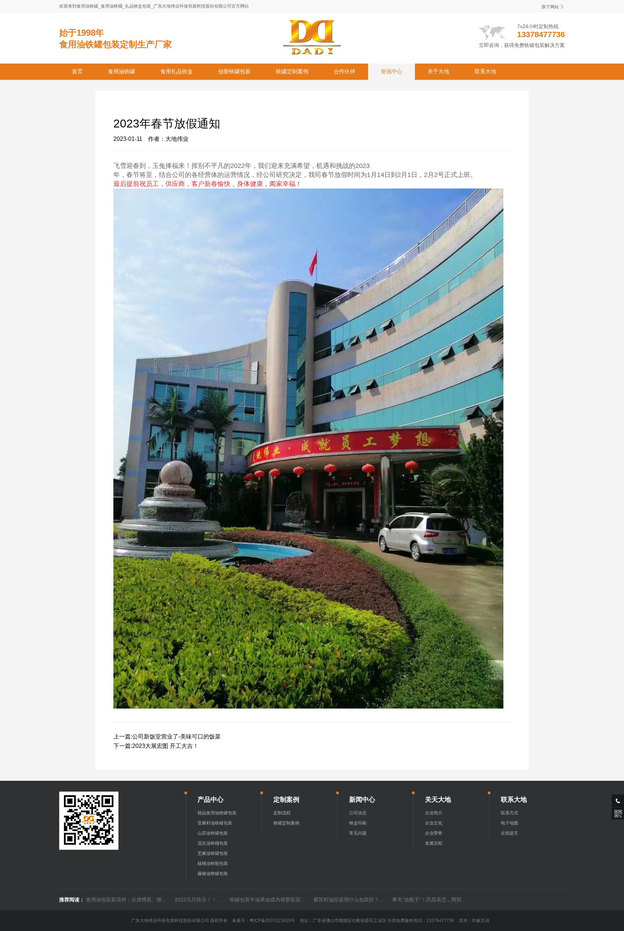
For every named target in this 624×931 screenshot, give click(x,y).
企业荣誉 (433, 833)
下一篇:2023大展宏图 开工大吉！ (156, 746)
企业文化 (433, 823)
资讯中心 (391, 71)
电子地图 (509, 823)
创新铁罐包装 (234, 71)
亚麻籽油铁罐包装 (215, 823)
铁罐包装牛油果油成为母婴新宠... (267, 899)
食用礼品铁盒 (176, 71)
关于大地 (438, 71)
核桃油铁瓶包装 (213, 863)
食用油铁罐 (121, 71)
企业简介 (433, 812)
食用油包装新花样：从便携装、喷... (126, 899)
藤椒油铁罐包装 (213, 873)
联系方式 (509, 812)
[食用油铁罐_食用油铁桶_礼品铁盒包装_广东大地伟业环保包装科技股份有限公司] (312, 37)
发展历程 (433, 843)
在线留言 (509, 833)
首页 (77, 71)
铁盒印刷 (358, 823)
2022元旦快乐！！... (198, 899)
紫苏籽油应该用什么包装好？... (348, 899)
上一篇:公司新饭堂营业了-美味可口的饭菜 (167, 736)
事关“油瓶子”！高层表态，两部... (429, 899)
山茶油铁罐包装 (213, 833)
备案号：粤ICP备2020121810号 (263, 920)
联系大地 (485, 71)
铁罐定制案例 (292, 71)
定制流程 (282, 812)
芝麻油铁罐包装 (213, 853)
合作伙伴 (344, 71)
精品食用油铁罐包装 (217, 812)
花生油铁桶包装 (213, 843)
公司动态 (358, 812)
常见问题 (358, 833)
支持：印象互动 (474, 920)
